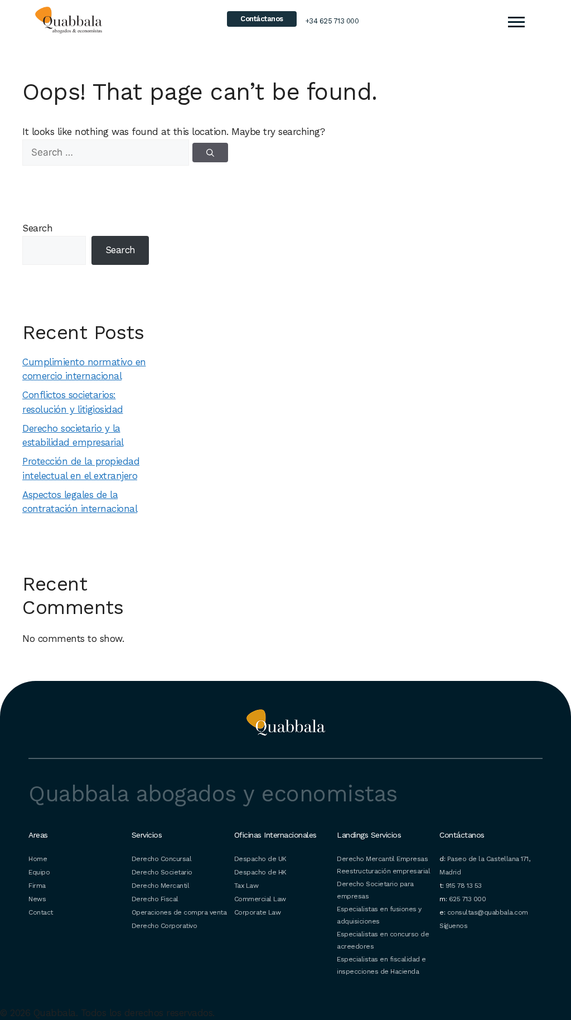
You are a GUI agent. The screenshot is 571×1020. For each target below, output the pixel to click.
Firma (37, 886)
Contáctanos (261, 18)
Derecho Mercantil (161, 886)
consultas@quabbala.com (487, 912)
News (37, 899)
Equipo (39, 872)
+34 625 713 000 (332, 21)
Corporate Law (257, 912)
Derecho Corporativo (164, 926)
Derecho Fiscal (155, 899)
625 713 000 (467, 899)
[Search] (210, 152)
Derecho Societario (162, 872)
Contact (40, 912)
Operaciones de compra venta (179, 912)
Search (37, 228)
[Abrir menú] (516, 22)
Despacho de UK (260, 859)
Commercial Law (260, 899)
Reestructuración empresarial (383, 871)
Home (37, 859)
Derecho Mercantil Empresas (382, 859)
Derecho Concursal (162, 859)
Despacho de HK (260, 872)
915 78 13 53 (464, 886)
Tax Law (246, 886)
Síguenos (453, 926)
